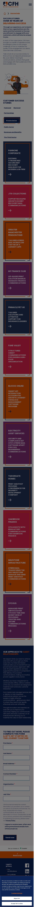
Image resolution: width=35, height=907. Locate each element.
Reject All (17, 898)
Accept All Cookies (17, 903)
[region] (17, 891)
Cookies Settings (16, 893)
